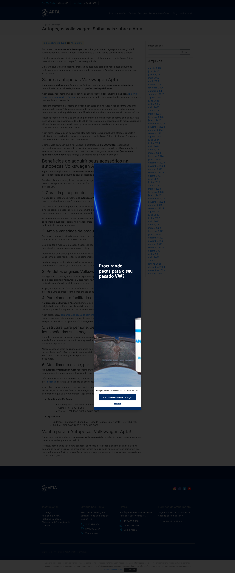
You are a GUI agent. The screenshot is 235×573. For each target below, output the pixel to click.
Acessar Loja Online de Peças (117, 397)
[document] (117, 286)
